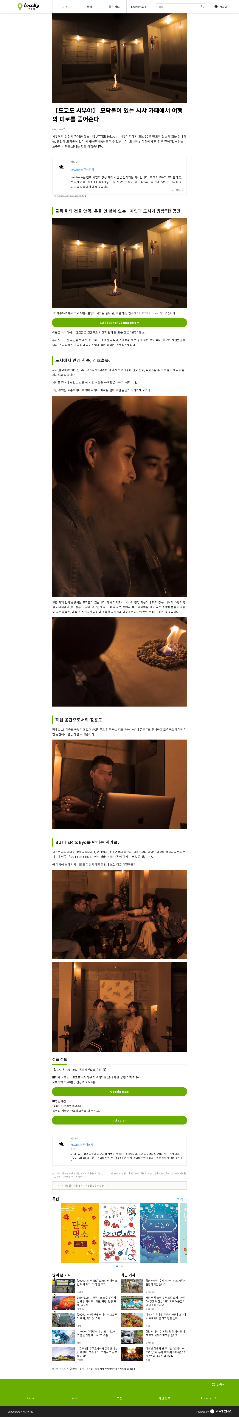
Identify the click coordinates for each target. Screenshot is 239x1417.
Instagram (119, 1120)
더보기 (178, 1199)
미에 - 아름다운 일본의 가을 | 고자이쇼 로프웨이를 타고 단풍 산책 (166, 1316)
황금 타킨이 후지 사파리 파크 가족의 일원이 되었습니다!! (166, 1282)
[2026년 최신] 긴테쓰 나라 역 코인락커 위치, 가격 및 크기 (97, 1316)
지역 (74, 1398)
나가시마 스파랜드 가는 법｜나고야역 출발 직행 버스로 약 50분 (96, 1333)
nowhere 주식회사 (82, 169)
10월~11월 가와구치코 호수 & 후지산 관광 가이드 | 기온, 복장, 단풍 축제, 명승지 (96, 1301)
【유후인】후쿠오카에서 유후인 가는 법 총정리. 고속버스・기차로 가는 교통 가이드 (97, 1352)
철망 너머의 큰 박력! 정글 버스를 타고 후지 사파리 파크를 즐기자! (165, 1333)
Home (30, 1398)
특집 (119, 1398)
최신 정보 (164, 1398)
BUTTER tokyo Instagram (119, 322)
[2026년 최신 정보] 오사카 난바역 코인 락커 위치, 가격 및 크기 (97, 1282)
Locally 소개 (209, 1398)
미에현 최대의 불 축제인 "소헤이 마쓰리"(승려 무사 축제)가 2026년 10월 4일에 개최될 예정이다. (165, 1352)
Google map (119, 1091)
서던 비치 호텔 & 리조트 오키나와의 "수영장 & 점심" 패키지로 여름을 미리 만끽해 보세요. (165, 1301)
